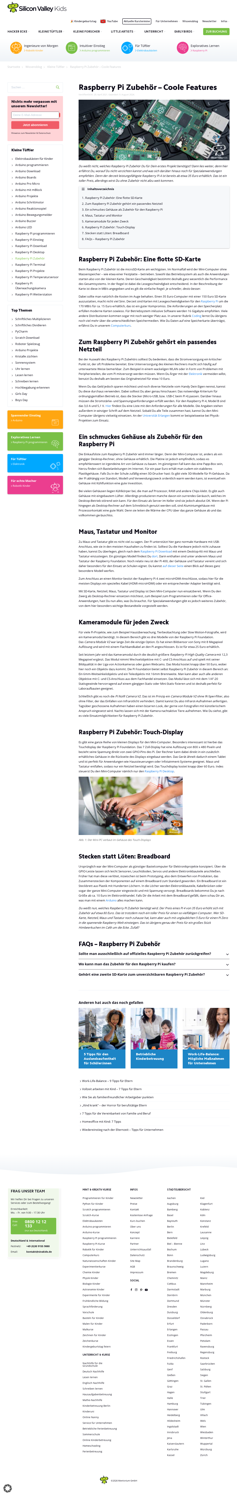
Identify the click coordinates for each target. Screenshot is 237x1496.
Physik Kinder (90, 1278)
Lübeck (204, 1249)
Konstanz (205, 1221)
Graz (169, 1386)
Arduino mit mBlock (28, 190)
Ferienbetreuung (92, 1451)
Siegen (204, 1375)
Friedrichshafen (176, 1358)
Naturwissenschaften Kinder (99, 1261)
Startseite (13, 67)
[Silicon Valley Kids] (36, 7)
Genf (170, 1369)
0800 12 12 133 (35, 1224)
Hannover (172, 1409)
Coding (196, 316)
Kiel (202, 1198)
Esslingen (172, 1335)
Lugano (204, 1261)
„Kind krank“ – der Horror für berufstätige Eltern (114, 1105)
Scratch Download (27, 338)
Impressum (136, 1272)
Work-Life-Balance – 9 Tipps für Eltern (107, 1081)
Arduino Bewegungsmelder (33, 215)
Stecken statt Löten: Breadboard (107, 233)
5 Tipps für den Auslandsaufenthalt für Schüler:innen (100, 1059)
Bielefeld (172, 1238)
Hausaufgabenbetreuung (97, 1394)
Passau (204, 1329)
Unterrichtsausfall (140, 1249)
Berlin (170, 1226)
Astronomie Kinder (93, 1289)
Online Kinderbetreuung (97, 1440)
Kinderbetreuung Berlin (96, 1405)
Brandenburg (175, 1261)
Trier (203, 1398)
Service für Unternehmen (97, 1423)
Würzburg (206, 1449)
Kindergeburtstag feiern (97, 1346)
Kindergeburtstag (85, 21)
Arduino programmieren (95, 50)
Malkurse (88, 1329)
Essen (170, 1340)
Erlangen (172, 1329)
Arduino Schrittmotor (29, 202)
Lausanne (205, 1232)
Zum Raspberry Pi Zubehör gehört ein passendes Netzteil (124, 204)
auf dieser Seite (173, 566)
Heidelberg (173, 1415)
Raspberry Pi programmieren (35, 233)
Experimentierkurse (94, 1266)
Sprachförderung (93, 1306)
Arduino (17, 420)
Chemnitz (172, 1278)
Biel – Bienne (174, 1243)
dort (155, 556)
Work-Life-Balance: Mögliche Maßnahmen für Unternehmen (206, 1059)
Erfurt (170, 1323)
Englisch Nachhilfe (93, 1383)
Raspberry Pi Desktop (29, 252)
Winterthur (206, 1438)
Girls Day (21, 394)
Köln (202, 1215)
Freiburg (172, 1352)
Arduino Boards (25, 177)
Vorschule (88, 1312)
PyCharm (21, 331)
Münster (205, 1300)
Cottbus (171, 1283)
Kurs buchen (137, 1221)
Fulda (170, 1363)
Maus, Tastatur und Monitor (103, 215)
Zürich (204, 1455)
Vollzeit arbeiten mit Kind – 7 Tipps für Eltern (112, 1089)
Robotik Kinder (34, 50)
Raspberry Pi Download (31, 246)
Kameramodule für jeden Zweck (107, 221)
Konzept (135, 1232)
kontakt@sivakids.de (31, 1251)
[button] (7, 1488)
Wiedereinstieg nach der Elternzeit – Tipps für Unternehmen (122, 1130)
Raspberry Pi (199, 50)
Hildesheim (173, 1420)
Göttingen (173, 1380)
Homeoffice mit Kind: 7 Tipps (101, 1122)
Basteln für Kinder (93, 1318)
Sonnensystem (25, 363)
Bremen (171, 1272)
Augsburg (172, 1203)
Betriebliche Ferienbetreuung (100, 1428)
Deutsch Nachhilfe (93, 1371)
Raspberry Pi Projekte (30, 271)
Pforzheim (206, 1335)
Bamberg (172, 1209)
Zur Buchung (216, 31)
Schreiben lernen (26, 381)
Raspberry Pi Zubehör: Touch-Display (110, 227)
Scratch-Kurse (91, 1215)
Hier (108, 406)
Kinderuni (88, 1411)
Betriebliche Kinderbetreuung (150, 1057)
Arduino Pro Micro (27, 184)
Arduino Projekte (26, 196)
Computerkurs (121, 325)
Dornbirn (172, 1295)
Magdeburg (207, 1272)
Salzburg (205, 1369)
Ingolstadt (173, 1426)
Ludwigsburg (207, 1255)
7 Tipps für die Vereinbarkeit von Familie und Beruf (116, 1113)
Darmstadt (173, 1289)
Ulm (202, 1409)
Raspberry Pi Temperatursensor (37, 277)
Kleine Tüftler (56, 67)
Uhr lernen (22, 369)
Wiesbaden (206, 1432)
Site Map (135, 1261)
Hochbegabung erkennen (32, 387)
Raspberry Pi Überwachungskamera (30, 285)
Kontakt (134, 1209)
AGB (132, 1266)
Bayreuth (172, 1221)
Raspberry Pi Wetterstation (33, 294)
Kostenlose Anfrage (141, 1215)
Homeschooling (91, 1445)
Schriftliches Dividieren (30, 325)
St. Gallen (205, 1380)
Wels (203, 1420)
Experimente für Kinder (96, 1295)
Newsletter (209, 21)
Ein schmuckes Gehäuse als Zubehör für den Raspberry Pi (124, 210)
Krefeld (204, 1226)
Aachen (171, 1198)
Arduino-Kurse (91, 1232)
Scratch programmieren (96, 1209)
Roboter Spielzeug (27, 344)
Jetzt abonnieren (35, 125)
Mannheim (206, 1283)
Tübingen (205, 1403)
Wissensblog (190, 21)
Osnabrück (206, 1318)
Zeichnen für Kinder (94, 1335)
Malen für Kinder (93, 1323)
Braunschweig (175, 1266)
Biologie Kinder (91, 1283)
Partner (134, 1243)
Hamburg (172, 1403)
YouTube (112, 21)
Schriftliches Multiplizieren (33, 319)
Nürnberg (206, 1306)
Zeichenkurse (90, 1340)
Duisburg (172, 1312)
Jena (169, 1438)
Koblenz (205, 1209)
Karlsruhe (173, 1449)
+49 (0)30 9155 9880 (30, 1246)
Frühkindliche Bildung (95, 1300)
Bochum (172, 1249)
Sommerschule (91, 1434)
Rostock (204, 1358)
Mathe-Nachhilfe (92, 1400)
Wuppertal (206, 1443)
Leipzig (204, 1238)
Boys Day (21, 400)
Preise (133, 1203)
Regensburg (207, 1352)
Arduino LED (23, 227)
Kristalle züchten (26, 356)
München (205, 1295)
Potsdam (205, 1340)
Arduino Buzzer (25, 221)
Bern (170, 1232)
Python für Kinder (93, 1203)
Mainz (203, 1278)
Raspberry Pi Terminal (30, 265)
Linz (202, 1243)
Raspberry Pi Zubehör (30, 258)
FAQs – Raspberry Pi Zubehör (105, 239)
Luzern (204, 1266)
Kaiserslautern (175, 1443)
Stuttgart (205, 1392)
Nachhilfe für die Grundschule (92, 1364)
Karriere (135, 1238)
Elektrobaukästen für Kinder (34, 159)
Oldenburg (206, 1312)
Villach (204, 1415)
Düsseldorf (173, 1318)
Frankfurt (172, 1346)
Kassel (171, 1455)
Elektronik (18, 464)
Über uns (135, 1226)
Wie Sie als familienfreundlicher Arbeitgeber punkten (118, 1097)
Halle (170, 1398)
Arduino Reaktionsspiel (30, 208)
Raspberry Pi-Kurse (94, 1243)
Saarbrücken (207, 1363)
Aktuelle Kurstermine (137, 21)
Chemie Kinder (91, 1272)
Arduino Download (27, 171)
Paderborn (206, 1323)
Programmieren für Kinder (98, 1198)
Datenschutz (137, 1255)
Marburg (205, 1289)
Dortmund (173, 1300)
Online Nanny (91, 1417)
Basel (170, 1215)
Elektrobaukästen (146, 50)
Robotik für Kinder (93, 1249)
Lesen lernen (24, 375)
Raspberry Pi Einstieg (29, 240)
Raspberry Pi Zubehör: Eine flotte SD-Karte (113, 198)
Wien (203, 1426)
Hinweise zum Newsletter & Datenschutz (31, 133)
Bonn (170, 1255)
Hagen (171, 1392)
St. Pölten (205, 1386)
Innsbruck (173, 1432)
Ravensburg (207, 1346)
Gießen (171, 1375)
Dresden (172, 1306)
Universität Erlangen (156, 415)
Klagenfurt (206, 1203)
